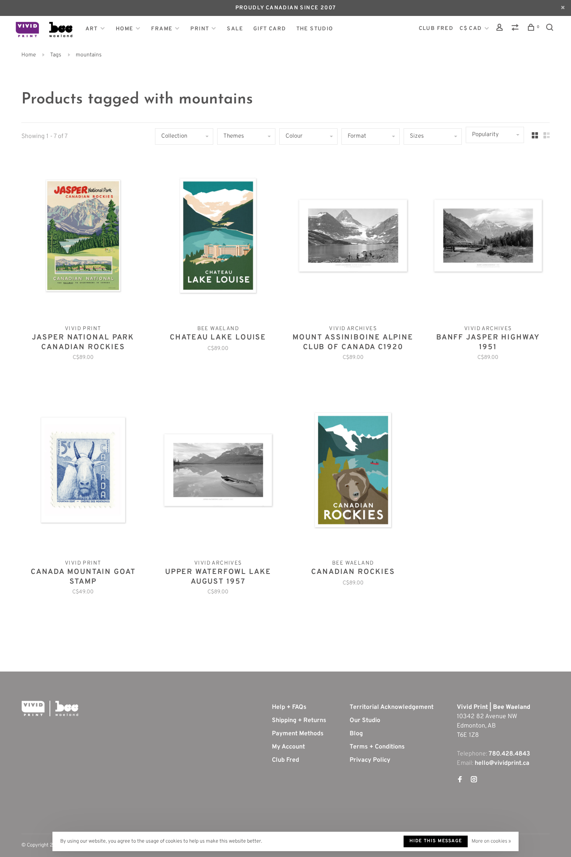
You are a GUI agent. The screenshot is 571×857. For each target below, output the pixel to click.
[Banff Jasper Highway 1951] (488, 237)
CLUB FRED (436, 28)
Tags (55, 55)
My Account (288, 747)
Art (91, 29)
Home (125, 29)
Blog (356, 734)
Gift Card (269, 29)
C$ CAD (472, 28)
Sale (235, 29)
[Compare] (516, 29)
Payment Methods (298, 734)
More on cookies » (491, 841)
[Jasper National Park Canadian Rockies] (83, 237)
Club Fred (285, 760)
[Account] (500, 29)
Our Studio (365, 720)
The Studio (314, 29)
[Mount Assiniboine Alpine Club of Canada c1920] (353, 237)
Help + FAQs (289, 707)
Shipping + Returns (299, 720)
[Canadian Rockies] (353, 471)
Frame (161, 29)
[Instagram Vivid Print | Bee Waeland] (474, 780)
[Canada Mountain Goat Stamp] (83, 471)
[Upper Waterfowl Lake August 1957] (218, 471)
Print (199, 29)
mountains (89, 55)
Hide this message (435, 841)
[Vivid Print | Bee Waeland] (49, 708)
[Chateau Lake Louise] (218, 237)
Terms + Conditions (377, 747)
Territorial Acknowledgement (391, 707)
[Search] (550, 29)
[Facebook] (460, 780)
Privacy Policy (370, 760)
